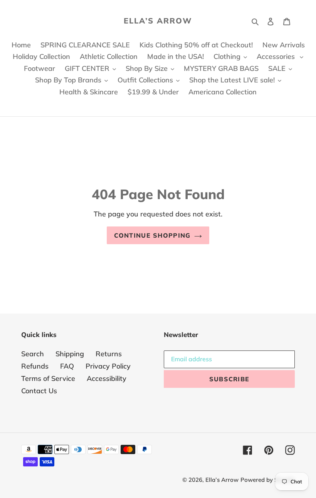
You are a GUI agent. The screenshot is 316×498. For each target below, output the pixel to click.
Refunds (35, 366)
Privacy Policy (108, 366)
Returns (109, 353)
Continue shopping (152, 235)
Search (32, 353)
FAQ (67, 366)
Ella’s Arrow (158, 20)
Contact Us (39, 390)
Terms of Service (48, 378)
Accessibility (106, 378)
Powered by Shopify (267, 479)
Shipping (69, 353)
